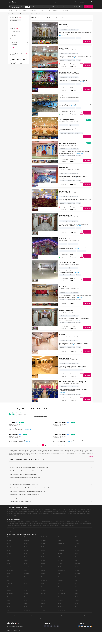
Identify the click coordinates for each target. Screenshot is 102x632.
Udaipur (9, 586)
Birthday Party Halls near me (32, 521)
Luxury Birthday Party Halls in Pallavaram (49, 511)
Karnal (25, 600)
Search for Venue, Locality (16, 6)
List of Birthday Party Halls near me (70, 523)
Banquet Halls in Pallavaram (55, 531)
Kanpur (42, 586)
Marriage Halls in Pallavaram (28, 531)
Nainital (43, 550)
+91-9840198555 (74, 53)
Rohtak (8, 536)
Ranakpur (26, 556)
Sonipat (77, 570)
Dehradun (60, 600)
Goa (76, 580)
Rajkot (25, 603)
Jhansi (42, 566)
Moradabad (26, 573)
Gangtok (60, 553)
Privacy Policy (36, 615)
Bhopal (76, 590)
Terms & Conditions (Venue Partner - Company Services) (32, 618)
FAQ (17, 615)
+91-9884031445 (74, 196)
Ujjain (8, 610)
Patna (42, 583)
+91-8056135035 (74, 125)
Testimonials (53, 615)
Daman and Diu (61, 610)
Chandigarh (9, 583)
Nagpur (25, 583)
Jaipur (76, 576)
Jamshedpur (61, 550)
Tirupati (77, 543)
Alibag (25, 553)
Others (76, 560)
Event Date (57, 6)
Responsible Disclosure (12, 618)
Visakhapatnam (61, 593)
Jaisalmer (60, 536)
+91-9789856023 (74, 173)
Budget (78, 6)
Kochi (8, 600)
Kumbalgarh (10, 546)
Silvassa (9, 573)
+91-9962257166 (74, 29)
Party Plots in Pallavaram (67, 531)
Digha (59, 540)
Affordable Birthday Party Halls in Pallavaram (17, 509)
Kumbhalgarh (78, 556)
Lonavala (60, 563)
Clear (20, 17)
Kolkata (9, 576)
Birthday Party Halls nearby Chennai (50, 525)
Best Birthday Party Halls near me (53, 523)
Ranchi (76, 596)
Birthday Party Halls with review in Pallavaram (29, 511)
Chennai (13, 13)
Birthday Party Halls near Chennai (67, 525)
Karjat (42, 553)
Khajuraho (43, 570)
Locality (36, 6)
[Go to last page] (64, 445)
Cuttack (77, 606)
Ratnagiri (9, 553)
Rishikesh (60, 566)
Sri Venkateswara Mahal (59, 422)
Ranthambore (10, 570)
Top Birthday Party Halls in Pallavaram (70, 509)
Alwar (8, 543)
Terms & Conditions (25, 615)
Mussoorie (26, 566)
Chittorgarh (26, 536)
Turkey (59, 556)
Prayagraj (77, 600)
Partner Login (10, 615)
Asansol (9, 560)
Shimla (25, 606)
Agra (25, 586)
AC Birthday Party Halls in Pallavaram (53, 509)
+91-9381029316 (74, 292)
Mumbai (43, 573)
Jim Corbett (44, 536)
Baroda (25, 590)
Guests (67, 6)
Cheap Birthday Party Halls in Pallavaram (22, 513)
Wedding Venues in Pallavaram (13, 531)
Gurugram (43, 590)
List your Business (63, 615)
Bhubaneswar (10, 593)
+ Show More (13, 47)
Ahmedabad (44, 580)
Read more (62, 35)
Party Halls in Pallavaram (41, 531)
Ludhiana (9, 590)
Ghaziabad (60, 580)
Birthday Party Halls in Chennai (23, 13)
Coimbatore (10, 606)
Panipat (43, 610)
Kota (76, 536)
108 (59, 445)
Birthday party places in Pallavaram (58, 513)
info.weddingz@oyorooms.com (16, 626)
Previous (34, 31)
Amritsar (43, 593)
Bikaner (26, 563)
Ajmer (8, 550)
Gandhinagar (61, 606)
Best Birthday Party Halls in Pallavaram (68, 511)
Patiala (76, 553)
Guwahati (9, 596)
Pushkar (43, 556)
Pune (59, 576)
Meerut (42, 596)
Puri (59, 583)
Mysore (43, 560)
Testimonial (55, 10)
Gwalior (60, 603)
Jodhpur (60, 596)
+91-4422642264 (73, 244)
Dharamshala (61, 543)
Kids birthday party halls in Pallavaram (41, 513)
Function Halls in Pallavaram (81, 531)
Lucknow (9, 580)
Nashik (76, 593)
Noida (76, 586)
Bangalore (26, 576)
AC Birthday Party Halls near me (47, 521)
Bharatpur (26, 560)
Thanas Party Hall (13, 434)
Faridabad (60, 590)
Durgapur (43, 543)
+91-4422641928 (74, 340)
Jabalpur (77, 603)
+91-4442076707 (74, 363)
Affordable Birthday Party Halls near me (15, 521)
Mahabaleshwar (62, 570)
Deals (48, 10)
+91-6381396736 (74, 386)
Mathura (9, 540)
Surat (59, 586)
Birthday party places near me (34, 525)
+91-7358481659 (74, 101)
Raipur (8, 603)
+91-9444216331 (74, 77)
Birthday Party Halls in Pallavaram (35, 509)
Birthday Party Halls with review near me (19, 523)
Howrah (43, 600)
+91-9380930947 (74, 148)
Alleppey (43, 563)
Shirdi (25, 570)
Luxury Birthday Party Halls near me (37, 523)
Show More (91, 456)
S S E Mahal (12, 422)
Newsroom (44, 615)
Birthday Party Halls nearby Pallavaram (76, 513)
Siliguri (42, 606)
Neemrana (77, 563)
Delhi (59, 573)
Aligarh (25, 543)
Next (55, 31)
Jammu (76, 540)
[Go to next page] (62, 445)
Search (88, 6)
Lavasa (59, 546)
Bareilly (26, 546)
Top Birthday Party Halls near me (63, 521)
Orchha (76, 546)
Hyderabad (77, 573)
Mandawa (26, 540)
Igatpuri (9, 566)
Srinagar (77, 550)
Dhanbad (43, 546)
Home (9, 13)
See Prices (87, 41)
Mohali (8, 563)
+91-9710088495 (74, 221)
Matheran (26, 550)
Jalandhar (43, 603)
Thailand (9, 556)
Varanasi (26, 593)
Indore (25, 580)
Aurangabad (27, 610)
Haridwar (77, 566)
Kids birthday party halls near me (19, 525)
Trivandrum (60, 560)
